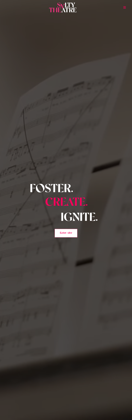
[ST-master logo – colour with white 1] (62, 3)
